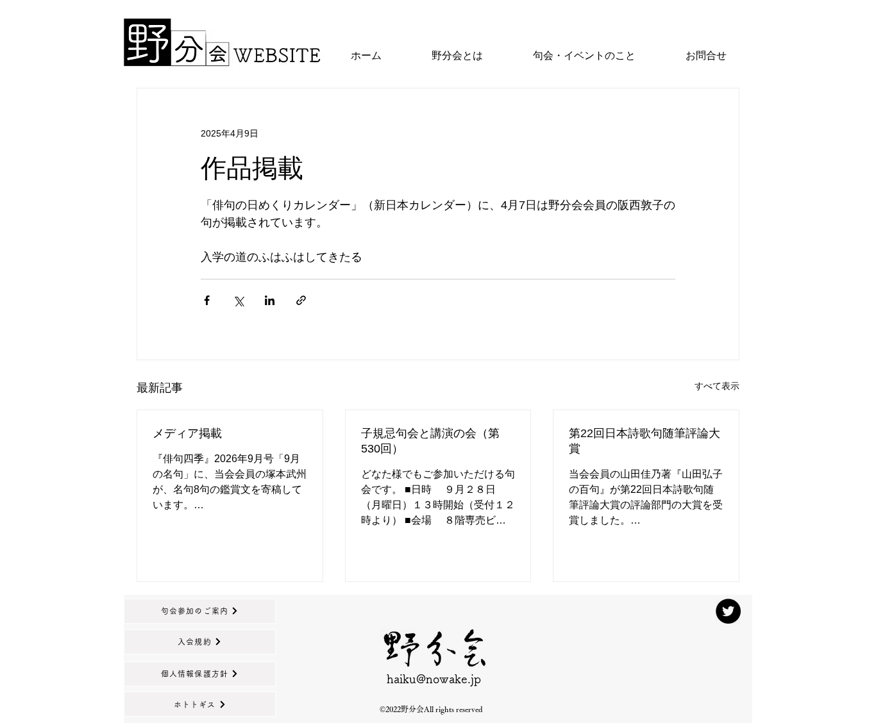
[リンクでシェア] (301, 300)
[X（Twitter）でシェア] (238, 300)
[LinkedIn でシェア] (270, 300)
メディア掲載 (187, 433)
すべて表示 (717, 386)
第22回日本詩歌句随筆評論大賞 (644, 441)
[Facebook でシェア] (207, 300)
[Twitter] (728, 611)
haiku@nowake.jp (434, 679)
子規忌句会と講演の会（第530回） (430, 441)
